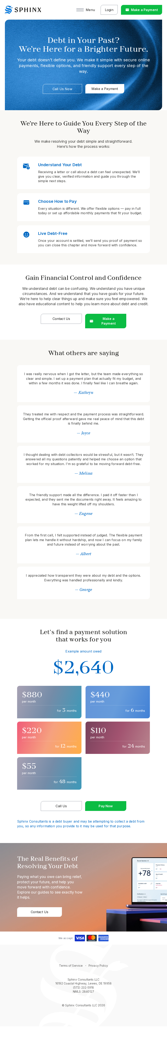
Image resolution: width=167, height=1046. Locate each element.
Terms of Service (71, 965)
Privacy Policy (98, 965)
